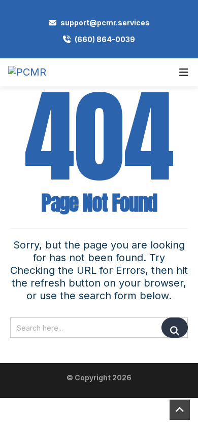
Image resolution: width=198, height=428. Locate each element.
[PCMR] (27, 72)
